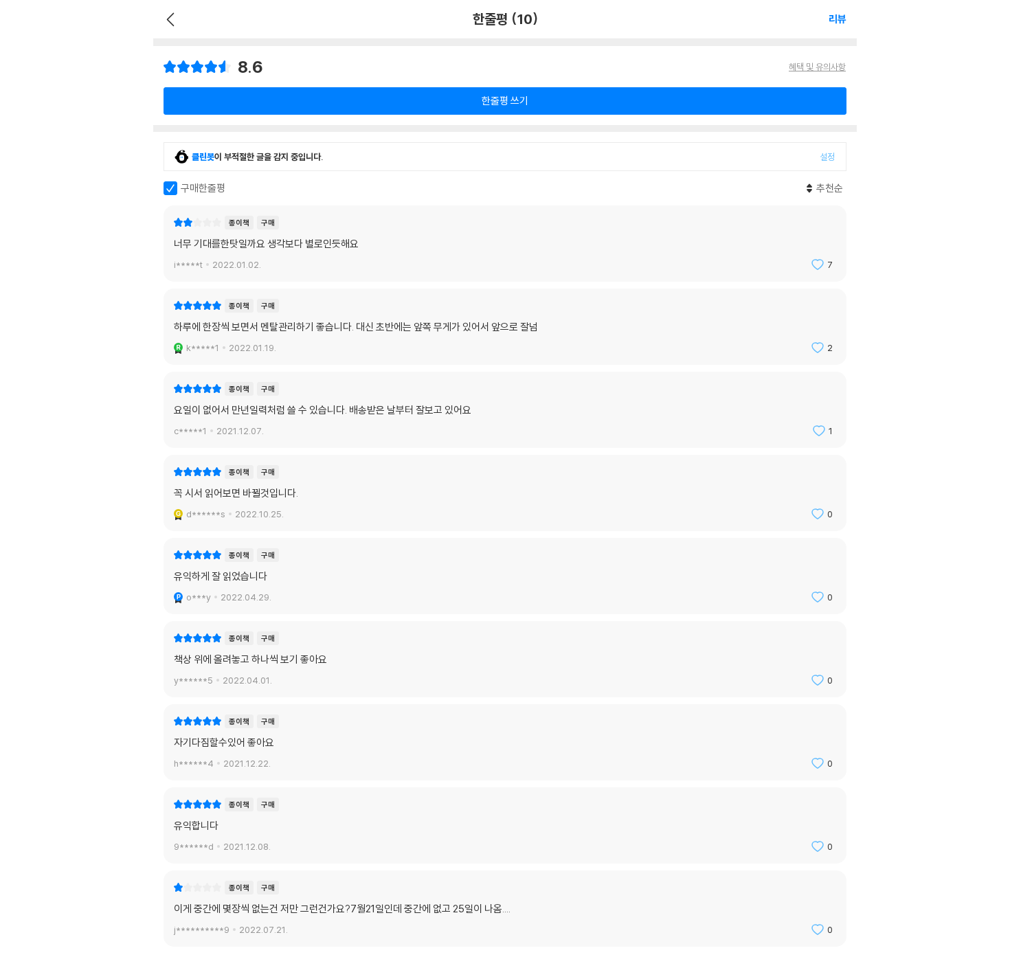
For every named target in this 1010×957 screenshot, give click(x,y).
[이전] (168, 19)
